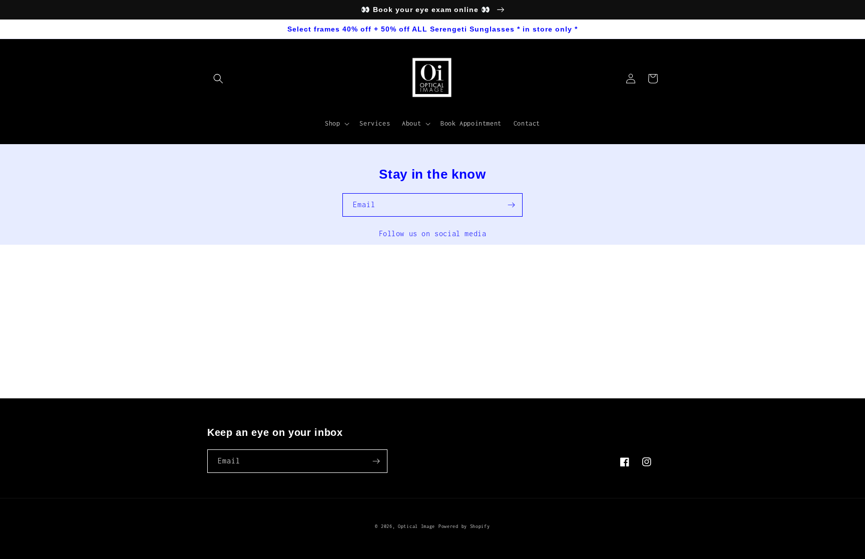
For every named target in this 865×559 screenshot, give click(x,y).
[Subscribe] (511, 205)
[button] (218, 79)
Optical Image (416, 526)
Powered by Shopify (464, 526)
